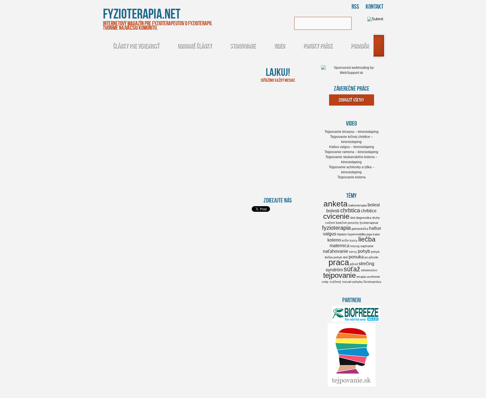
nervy (353, 251)
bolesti (332, 210)
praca (338, 262)
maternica (339, 245)
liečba (366, 239)
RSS (355, 6)
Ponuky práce (317, 45)
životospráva (372, 281)
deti (352, 217)
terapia (361, 276)
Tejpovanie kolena (352, 177)
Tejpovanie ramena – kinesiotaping (351, 152)
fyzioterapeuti (369, 222)
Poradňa (360, 45)
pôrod (354, 264)
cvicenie (336, 216)
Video (279, 45)
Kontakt (374, 6)
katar (376, 234)
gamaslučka (360, 228)
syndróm (334, 269)
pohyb (364, 251)
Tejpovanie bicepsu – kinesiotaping (352, 132)
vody (325, 281)
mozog (354, 246)
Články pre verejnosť (136, 45)
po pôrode (371, 257)
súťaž (352, 269)
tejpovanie (339, 275)
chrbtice (369, 210)
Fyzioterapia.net (142, 13)
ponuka (356, 256)
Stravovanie (243, 45)
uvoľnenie (373, 276)
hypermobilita (357, 234)
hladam (342, 234)
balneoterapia (357, 205)
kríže (345, 240)
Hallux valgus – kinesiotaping (351, 147)
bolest (374, 204)
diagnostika (363, 217)
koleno (334, 239)
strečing (366, 263)
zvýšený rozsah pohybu (346, 281)
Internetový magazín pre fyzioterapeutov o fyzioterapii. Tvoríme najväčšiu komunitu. (158, 25)
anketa (335, 203)
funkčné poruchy (347, 222)
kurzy (353, 240)
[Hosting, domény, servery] (351, 73)
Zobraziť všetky (351, 100)
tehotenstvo (369, 270)
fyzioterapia (336, 228)
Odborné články (194, 45)
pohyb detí (341, 257)
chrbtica (350, 210)
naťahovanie (335, 251)
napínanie (367, 246)
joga (369, 234)
